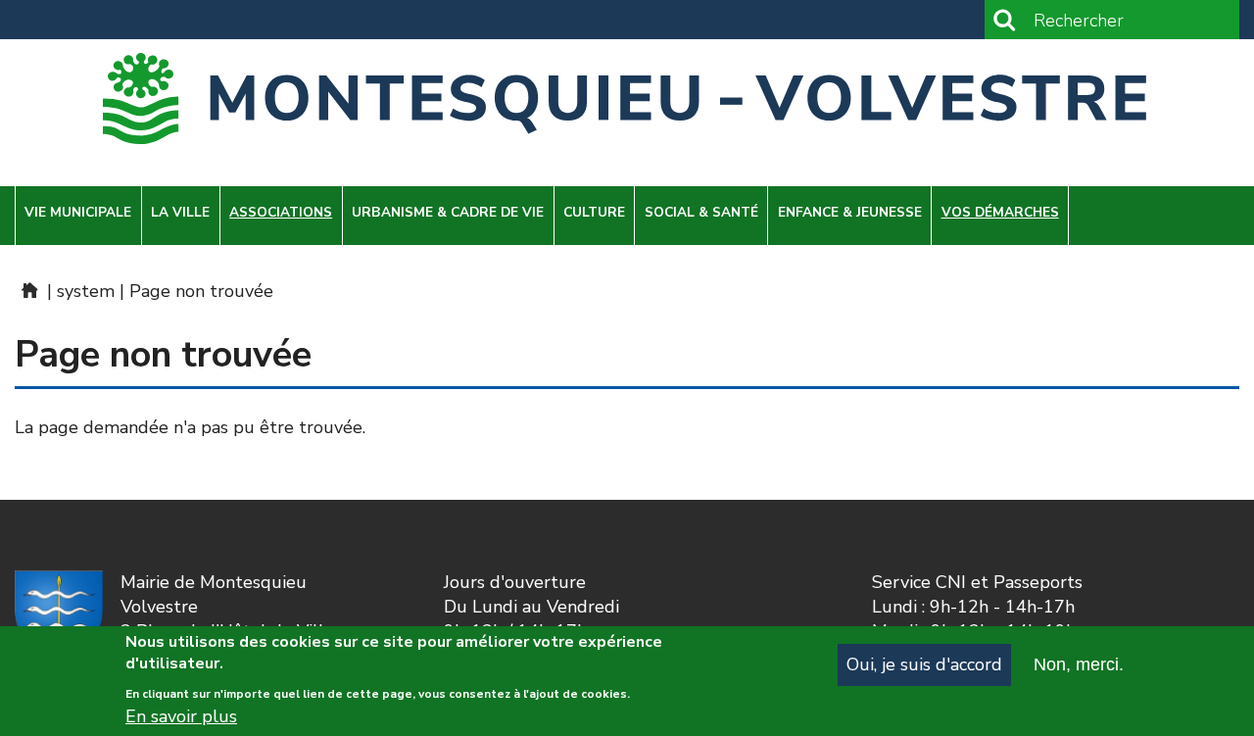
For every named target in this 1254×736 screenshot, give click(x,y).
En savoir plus (181, 716)
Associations (280, 212)
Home (28, 290)
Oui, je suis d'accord (924, 664)
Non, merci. (1079, 664)
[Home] (627, 98)
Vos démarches (1000, 212)
